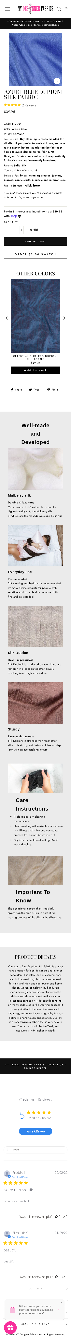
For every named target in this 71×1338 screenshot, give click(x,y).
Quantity (11, 222)
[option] (35, 23)
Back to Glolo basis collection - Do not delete (38, 1066)
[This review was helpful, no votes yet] (56, 1216)
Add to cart (35, 370)
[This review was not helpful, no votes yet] (63, 1216)
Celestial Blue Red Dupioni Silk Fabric (35, 358)
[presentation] (6, 318)
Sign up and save (35, 1324)
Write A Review (36, 1131)
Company (35, 1288)
